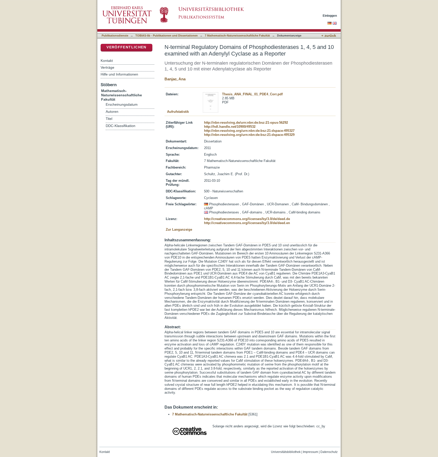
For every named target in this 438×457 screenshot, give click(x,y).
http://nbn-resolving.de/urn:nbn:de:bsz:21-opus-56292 (246, 122)
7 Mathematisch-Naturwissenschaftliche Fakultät (237, 35)
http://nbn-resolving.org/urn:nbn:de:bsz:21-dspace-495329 (249, 135)
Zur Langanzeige (179, 229)
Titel (109, 119)
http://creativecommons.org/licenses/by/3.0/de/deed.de (247, 219)
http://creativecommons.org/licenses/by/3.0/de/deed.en (247, 223)
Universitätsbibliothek (286, 452)
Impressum (310, 452)
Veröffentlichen (126, 47)
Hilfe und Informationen (119, 74)
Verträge (107, 67)
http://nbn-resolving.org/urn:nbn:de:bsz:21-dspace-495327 (249, 131)
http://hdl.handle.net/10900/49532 (230, 127)
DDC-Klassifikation (120, 126)
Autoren (112, 112)
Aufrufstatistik (178, 112)
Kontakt (107, 61)
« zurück (328, 36)
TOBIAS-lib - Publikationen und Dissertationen (166, 35)
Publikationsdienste (115, 35)
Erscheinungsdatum (122, 104)
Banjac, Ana (175, 79)
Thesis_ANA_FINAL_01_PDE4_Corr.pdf (252, 94)
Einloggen (330, 15)
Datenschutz (329, 452)
